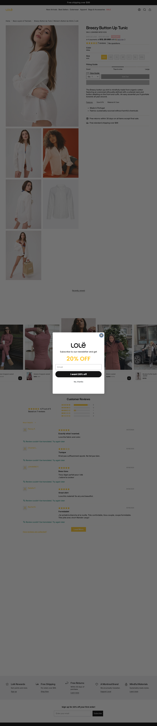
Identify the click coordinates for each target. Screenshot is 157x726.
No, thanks (78, 381)
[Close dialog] (101, 335)
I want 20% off (78, 374)
